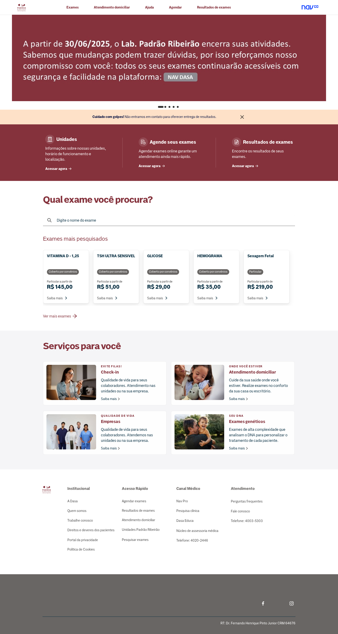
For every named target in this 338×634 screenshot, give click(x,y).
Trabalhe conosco (80, 520)
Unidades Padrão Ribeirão (141, 529)
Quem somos (76, 511)
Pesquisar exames (135, 540)
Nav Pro (182, 501)
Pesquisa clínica (187, 511)
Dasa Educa (185, 521)
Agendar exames (134, 501)
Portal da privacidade (82, 540)
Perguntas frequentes (247, 501)
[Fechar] (242, 117)
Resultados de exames (138, 510)
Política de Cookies (81, 549)
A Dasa (72, 501)
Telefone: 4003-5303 (247, 521)
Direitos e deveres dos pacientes (91, 530)
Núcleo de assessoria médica (197, 531)
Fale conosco (240, 511)
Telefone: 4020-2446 (192, 540)
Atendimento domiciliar (112, 7)
